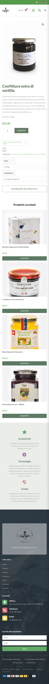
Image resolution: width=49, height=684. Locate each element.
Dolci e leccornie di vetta (37, 154)
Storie (4, 580)
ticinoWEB (5, 672)
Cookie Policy (31, 663)
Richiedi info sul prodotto (24, 189)
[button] (43, 24)
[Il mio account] (33, 10)
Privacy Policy (18, 663)
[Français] (46, 2)
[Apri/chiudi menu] (45, 10)
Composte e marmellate (19, 154)
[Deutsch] (43, 2)
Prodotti (5, 568)
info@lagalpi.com (15, 620)
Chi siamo (5, 584)
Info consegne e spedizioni (11, 659)
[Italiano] (37, 2)
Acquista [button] (24, 258)
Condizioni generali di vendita (35, 659)
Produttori (6, 576)
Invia (24, 649)
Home (4, 564)
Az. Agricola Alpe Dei (11, 179)
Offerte (5, 572)
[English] (40, 2)
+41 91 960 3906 (15, 612)
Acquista (21, 130)
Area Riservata (28, 669)
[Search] (39, 10)
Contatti (5, 588)
